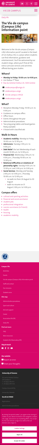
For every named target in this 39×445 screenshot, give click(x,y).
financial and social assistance (15, 199)
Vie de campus (12, 10)
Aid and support (8, 310)
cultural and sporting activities (15, 196)
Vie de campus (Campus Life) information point (18, 279)
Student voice (7, 292)
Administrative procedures (11, 301)
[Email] (2, 348)
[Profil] (26, 3)
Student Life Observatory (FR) (12, 340)
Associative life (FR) (9, 318)
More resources (8, 336)
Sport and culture (8, 305)
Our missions (7, 288)
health (6, 210)
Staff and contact (8, 284)
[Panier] (31, 3)
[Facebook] (5, 348)
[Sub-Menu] (35, 10)
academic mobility (10, 215)
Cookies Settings (19, 428)
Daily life (5, 17)
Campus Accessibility (8, 388)
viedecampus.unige (13, 91)
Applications (6, 401)
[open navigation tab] (35, 4)
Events (5, 275)
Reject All (19, 435)
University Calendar (8, 392)
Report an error (9, 360)
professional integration (13, 204)
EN (22, 3)
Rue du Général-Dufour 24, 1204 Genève (19, 83)
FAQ (4, 331)
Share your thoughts (11, 364)
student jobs (8, 201)
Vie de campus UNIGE (14, 95)
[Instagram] (8, 348)
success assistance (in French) (15, 207)
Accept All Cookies (19, 441)
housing (6, 212)
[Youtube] (12, 348)
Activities (6, 271)
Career (5, 314)
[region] (19, 427)
